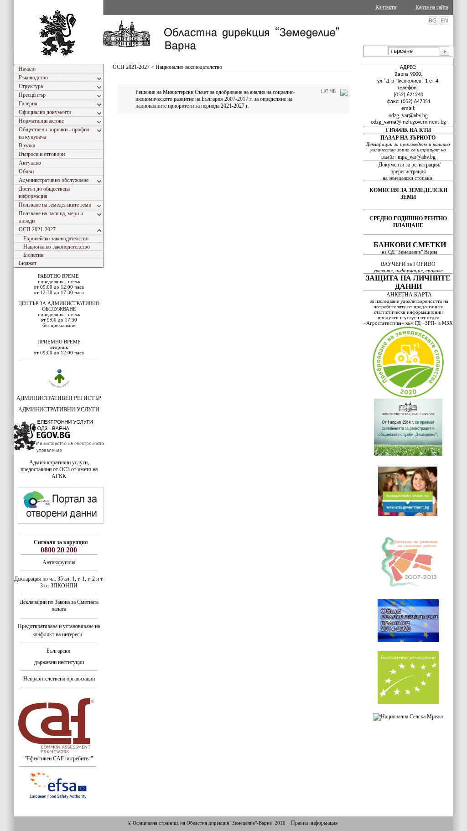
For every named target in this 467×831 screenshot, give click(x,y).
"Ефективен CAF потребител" (59, 758)
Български (58, 651)
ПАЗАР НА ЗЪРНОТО (408, 138)
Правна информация (314, 823)
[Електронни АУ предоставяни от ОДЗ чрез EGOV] (59, 453)
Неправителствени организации (59, 678)
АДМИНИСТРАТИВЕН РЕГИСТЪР (58, 398)
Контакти (385, 7)
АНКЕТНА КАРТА (409, 294)
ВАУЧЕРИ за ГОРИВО (409, 264)
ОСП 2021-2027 (131, 67)
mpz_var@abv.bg (417, 157)
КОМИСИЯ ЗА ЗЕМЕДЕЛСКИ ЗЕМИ (408, 193)
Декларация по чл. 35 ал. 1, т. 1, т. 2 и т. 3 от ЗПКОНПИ (59, 582)
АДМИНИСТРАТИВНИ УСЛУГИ (58, 409)
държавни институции (59, 662)
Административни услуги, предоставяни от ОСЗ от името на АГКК (59, 469)
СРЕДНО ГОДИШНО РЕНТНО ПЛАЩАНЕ (408, 222)
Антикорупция (59, 562)
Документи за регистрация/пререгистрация (410, 168)
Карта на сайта (431, 7)
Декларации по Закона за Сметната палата (59, 605)
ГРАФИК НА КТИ (408, 130)
